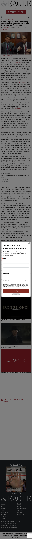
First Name (6, 266)
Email (4, 258)
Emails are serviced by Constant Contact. (18, 286)
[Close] (29, 243)
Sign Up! (16, 291)
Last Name (6, 273)
